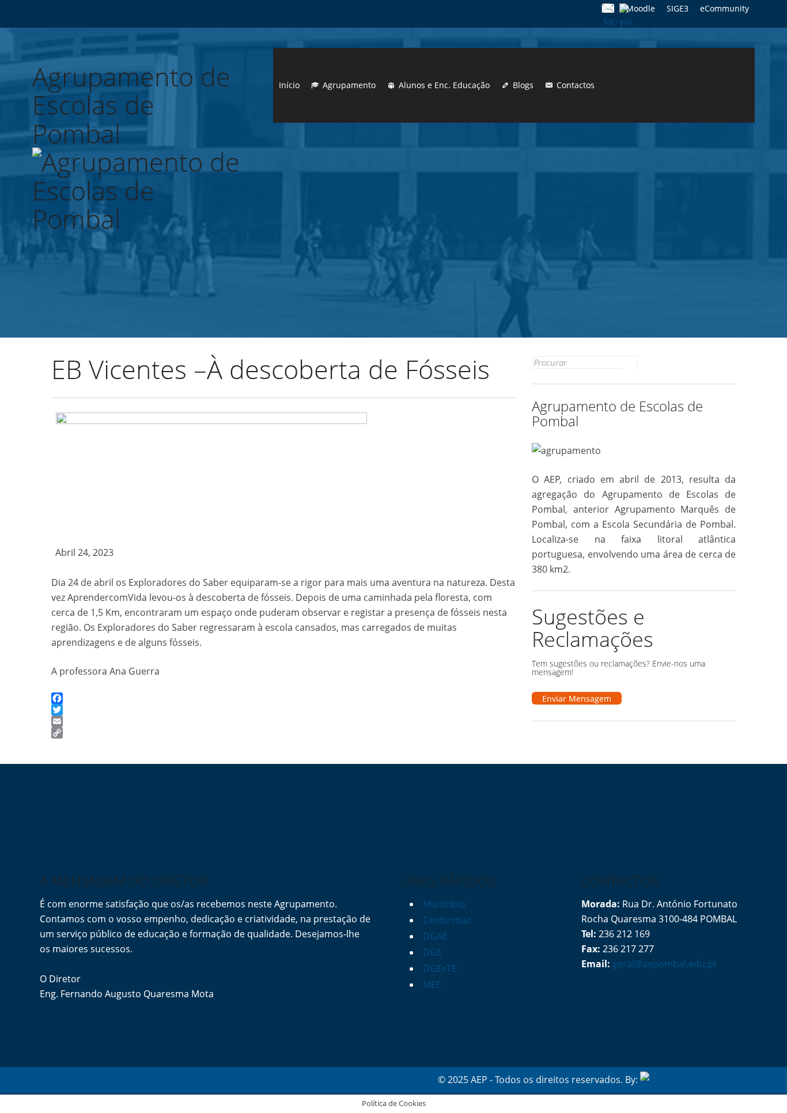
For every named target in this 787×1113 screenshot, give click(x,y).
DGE (432, 952)
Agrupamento (349, 85)
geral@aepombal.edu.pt (663, 963)
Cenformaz (446, 920)
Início (289, 85)
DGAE (435, 936)
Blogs (523, 85)
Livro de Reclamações (187, 1079)
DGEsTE (440, 968)
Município (444, 904)
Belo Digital (722, 1079)
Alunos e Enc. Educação (444, 85)
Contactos (576, 85)
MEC (432, 984)
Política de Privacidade (89, 1079)
